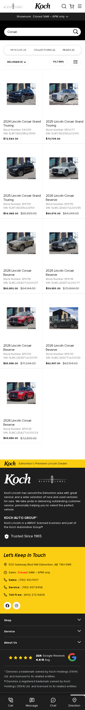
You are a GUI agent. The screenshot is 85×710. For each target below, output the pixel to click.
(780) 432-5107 (29, 580)
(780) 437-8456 (32, 587)
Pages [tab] (68, 50)
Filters (58, 62)
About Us (10, 642)
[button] (75, 61)
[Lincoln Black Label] (19, 6)
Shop (7, 620)
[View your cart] (71, 6)
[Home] (42, 6)
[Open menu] (79, 6)
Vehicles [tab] (18, 50)
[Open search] (63, 6)
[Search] (75, 31)
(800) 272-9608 (34, 594)
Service (9, 631)
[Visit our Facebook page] (7, 605)
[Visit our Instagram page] (16, 605)
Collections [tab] (44, 50)
